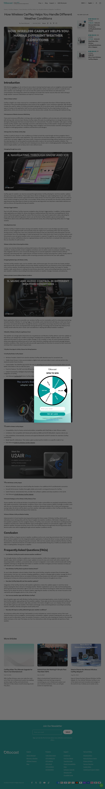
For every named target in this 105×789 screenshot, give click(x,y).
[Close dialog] (69, 368)
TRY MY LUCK (52, 414)
